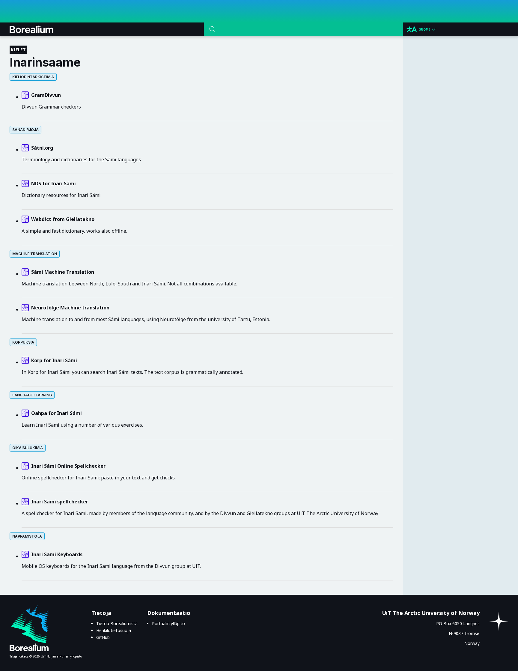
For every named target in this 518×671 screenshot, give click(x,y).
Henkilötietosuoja (113, 630)
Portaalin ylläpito (168, 623)
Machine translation (34, 254)
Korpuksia (23, 342)
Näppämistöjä (27, 536)
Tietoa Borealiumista (117, 623)
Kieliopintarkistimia (33, 77)
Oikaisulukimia (27, 448)
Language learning (32, 395)
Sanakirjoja (25, 129)
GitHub (103, 637)
